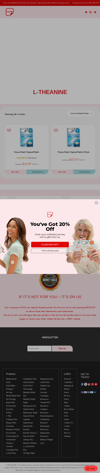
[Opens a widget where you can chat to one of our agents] (91, 469)
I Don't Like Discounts (50, 251)
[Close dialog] (96, 202)
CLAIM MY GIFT (50, 244)
